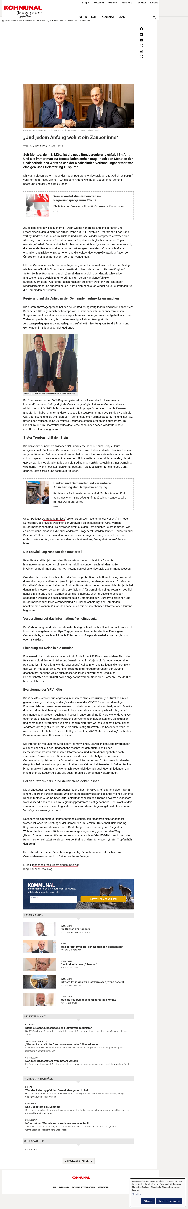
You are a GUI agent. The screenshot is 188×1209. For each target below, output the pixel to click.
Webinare (112, 2)
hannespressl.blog (41, 869)
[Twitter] (141, 40)
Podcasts (141, 2)
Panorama (107, 17)
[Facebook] (141, 28)
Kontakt (154, 2)
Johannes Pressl (38, 146)
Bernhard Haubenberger (77, 932)
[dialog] (157, 1192)
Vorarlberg (31, 1058)
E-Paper (85, 2)
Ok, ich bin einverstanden (169, 1201)
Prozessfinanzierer (76, 560)
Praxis (121, 17)
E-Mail (33, 897)
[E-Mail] (141, 51)
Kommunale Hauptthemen (19, 21)
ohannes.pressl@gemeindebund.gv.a (55, 865)
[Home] (24, 12)
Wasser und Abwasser (36, 1041)
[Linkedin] (141, 34)
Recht (94, 17)
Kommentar (40, 21)
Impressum (64, 1187)
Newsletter (99, 2)
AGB (54, 1187)
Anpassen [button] (136, 1194)
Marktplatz (127, 2)
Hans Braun (71, 1003)
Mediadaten (103, 1187)
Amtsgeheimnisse (54, 518)
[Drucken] (141, 56)
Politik (82, 17)
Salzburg (30, 1025)
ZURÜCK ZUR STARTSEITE (78, 1161)
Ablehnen (148, 1201)
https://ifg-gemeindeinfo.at (73, 631)
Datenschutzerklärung (83, 1187)
